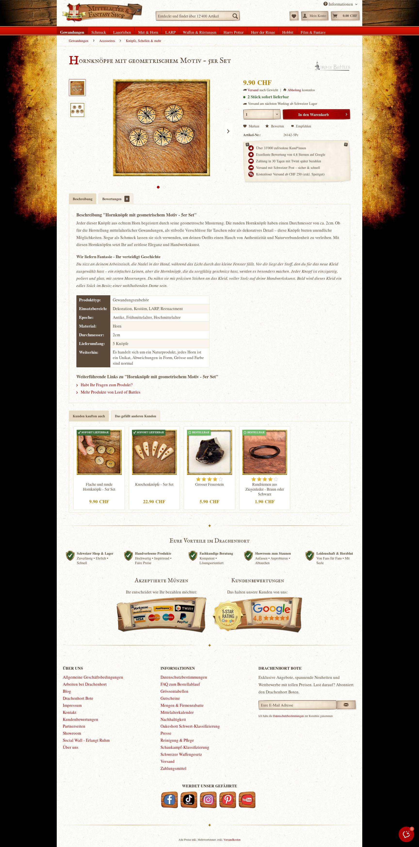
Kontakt (69, 712)
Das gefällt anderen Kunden (135, 416)
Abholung (294, 90)
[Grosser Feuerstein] (209, 451)
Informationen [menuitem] (341, 4)
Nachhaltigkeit (173, 719)
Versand (253, 90)
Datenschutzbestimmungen (184, 677)
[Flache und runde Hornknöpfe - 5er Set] (99, 451)
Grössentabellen (174, 691)
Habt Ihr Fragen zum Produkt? (106, 384)
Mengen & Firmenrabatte (182, 705)
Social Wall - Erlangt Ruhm (86, 740)
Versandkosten (232, 839)
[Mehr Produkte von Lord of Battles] (332, 65)
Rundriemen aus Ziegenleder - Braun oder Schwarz (264, 489)
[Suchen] (235, 15)
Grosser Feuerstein (209, 484)
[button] (406, 834)
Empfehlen (303, 126)
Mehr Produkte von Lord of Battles (110, 392)
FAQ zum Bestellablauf (180, 684)
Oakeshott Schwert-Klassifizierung (190, 726)
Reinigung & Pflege (177, 740)
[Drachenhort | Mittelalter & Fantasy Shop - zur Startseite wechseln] (102, 13)
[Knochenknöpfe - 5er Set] (154, 451)
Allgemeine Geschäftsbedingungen (93, 677)
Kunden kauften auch (89, 416)
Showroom (72, 733)
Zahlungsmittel (173, 768)
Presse (166, 733)
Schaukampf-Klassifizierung (185, 747)
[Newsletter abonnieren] (346, 704)
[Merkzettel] (294, 16)
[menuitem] (198, 16)
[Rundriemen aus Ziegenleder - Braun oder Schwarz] (264, 451)
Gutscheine (170, 698)
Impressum (72, 705)
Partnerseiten (74, 726)
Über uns (70, 747)
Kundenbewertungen (80, 719)
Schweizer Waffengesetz (181, 754)
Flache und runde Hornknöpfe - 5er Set (99, 487)
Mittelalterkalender (177, 712)
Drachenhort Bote (78, 698)
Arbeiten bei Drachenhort (85, 684)
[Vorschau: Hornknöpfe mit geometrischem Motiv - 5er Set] (77, 87)
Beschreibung (82, 198)
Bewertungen (115, 198)
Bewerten (277, 126)
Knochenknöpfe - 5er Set (154, 484)
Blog (67, 691)
